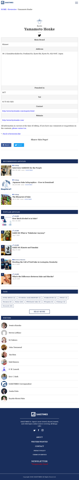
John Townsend (15, 347)
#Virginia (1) (48, 302)
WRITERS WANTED (39, 442)
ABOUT (39, 437)
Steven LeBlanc (15, 333)
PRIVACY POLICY (39, 450)
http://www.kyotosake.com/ (13, 120)
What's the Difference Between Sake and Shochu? (33, 277)
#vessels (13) (8, 306)
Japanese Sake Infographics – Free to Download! (33, 182)
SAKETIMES (29, 170)
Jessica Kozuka (15, 325)
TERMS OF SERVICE (39, 454)
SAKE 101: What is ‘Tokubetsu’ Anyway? (28, 233)
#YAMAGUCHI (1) (50, 297)
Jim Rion (12, 355)
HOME (3, 9)
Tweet (19, 145)
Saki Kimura (14, 362)
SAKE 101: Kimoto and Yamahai (25, 248)
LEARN (16, 216)
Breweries (12, 9)
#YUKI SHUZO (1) (9, 297)
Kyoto (39, 26)
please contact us (19, 128)
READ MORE (39, 312)
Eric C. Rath (13, 377)
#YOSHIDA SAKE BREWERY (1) (30, 297)
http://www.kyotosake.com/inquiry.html (18, 111)
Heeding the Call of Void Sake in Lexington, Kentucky (35, 262)
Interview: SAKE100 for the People (27, 168)
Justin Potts (13, 391)
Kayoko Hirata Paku (17, 399)
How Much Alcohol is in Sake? (25, 219)
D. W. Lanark (14, 369)
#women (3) (7, 302)
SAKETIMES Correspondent (20, 384)
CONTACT (39, 446)
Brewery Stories (19, 259)
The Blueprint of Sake (21, 197)
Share (7, 145)
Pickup (16, 165)
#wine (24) (19, 302)
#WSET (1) (63, 297)
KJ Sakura (13, 340)
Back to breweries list (11, 134)
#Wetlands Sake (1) (33, 302)
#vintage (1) (60, 302)
